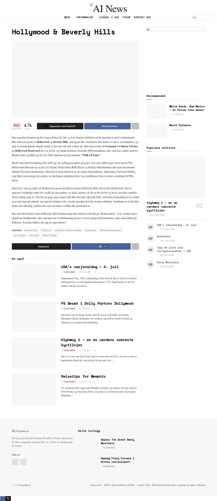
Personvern (96, 484)
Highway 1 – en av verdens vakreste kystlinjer (97, 342)
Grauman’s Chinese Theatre (68, 230)
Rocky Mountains (168, 262)
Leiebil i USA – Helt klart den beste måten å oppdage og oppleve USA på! (171, 484)
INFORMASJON (84, 17)
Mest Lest (34, 235)
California (46, 230)
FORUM (126, 17)
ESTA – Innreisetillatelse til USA (119, 484)
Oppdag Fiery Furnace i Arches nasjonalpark (117, 460)
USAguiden (69, 272)
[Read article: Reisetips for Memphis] (34, 389)
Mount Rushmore (180, 125)
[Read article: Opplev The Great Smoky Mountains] (88, 445)
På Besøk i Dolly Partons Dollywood (97, 303)
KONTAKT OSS (142, 17)
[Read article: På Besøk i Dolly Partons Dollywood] (34, 316)
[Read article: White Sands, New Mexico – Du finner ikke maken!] (157, 112)
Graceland (163, 236)
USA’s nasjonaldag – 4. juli (90, 266)
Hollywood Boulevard (110, 230)
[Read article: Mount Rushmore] (157, 130)
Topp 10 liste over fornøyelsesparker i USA (174, 249)
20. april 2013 (178, 114)
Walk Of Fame (50, 235)
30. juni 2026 (84, 272)
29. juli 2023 (84, 381)
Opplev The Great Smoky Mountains (117, 441)
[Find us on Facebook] (4, 17)
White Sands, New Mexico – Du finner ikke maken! (187, 108)
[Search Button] (211, 17)
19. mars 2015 (177, 129)
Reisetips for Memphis (83, 376)
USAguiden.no (24, 485)
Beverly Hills (31, 230)
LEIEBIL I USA (109, 17)
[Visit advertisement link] (176, 57)
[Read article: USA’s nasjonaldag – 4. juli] (34, 280)
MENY (67, 17)
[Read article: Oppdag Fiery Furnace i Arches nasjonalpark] (88, 463)
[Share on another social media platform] (135, 126)
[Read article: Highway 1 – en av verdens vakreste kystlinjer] (34, 353)
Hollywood (90, 230)
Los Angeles (20, 235)
